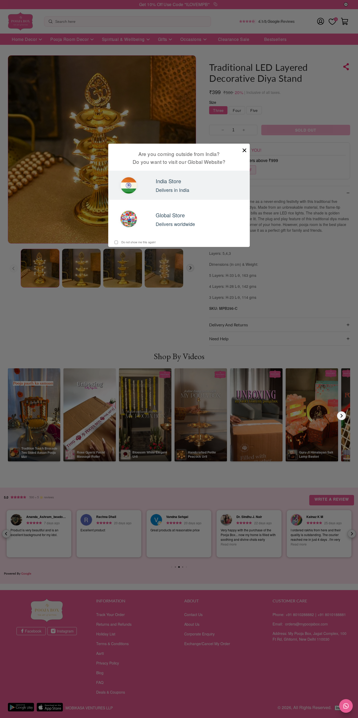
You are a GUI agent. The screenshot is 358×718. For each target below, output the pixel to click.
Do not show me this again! (138, 242)
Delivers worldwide (175, 223)
